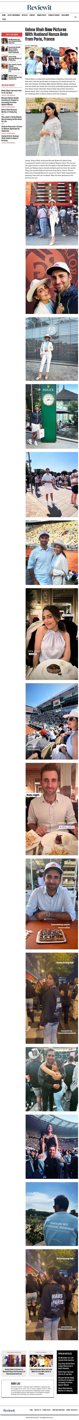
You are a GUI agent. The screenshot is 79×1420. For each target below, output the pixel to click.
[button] (75, 17)
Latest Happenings (8, 95)
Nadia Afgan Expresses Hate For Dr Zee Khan (11, 91)
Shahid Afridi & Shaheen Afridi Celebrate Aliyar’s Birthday (10, 138)
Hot (2, 114)
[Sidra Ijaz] (7, 1388)
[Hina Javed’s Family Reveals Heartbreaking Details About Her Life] (4, 66)
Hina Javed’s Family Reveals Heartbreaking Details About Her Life (15, 68)
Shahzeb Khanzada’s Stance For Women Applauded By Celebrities (11, 128)
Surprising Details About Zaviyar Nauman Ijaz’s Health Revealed (14, 49)
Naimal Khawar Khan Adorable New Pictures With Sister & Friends (41, 1371)
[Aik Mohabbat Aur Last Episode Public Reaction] (4, 41)
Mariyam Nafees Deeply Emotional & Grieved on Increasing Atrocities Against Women (10, 101)
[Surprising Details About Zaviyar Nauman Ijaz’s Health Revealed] (4, 48)
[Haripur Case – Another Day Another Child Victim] (4, 77)
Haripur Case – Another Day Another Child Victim (15, 77)
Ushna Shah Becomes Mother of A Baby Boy (15, 58)
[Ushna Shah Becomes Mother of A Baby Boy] (4, 58)
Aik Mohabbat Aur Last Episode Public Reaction (15, 41)
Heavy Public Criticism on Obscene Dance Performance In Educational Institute (14, 1371)
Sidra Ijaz (34, 46)
